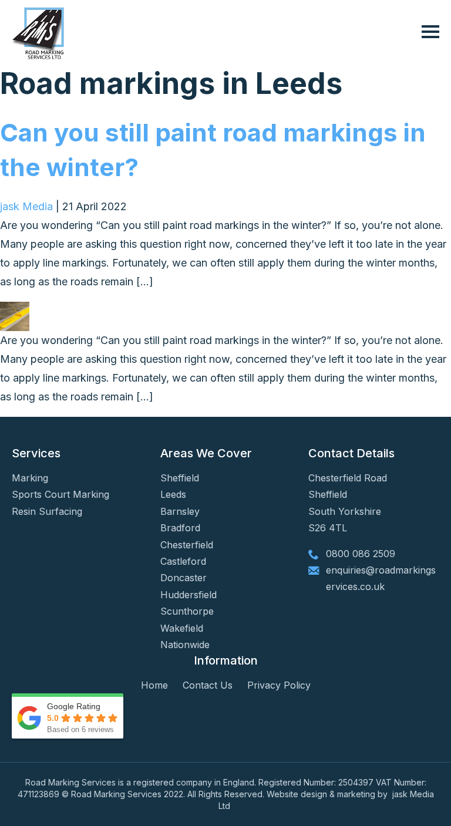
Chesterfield (186, 545)
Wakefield (181, 628)
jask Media (26, 206)
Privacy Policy (279, 685)
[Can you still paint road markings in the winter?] (14, 311)
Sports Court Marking (60, 494)
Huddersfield (188, 595)
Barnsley (180, 511)
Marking (30, 478)
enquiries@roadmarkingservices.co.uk (381, 578)
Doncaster (183, 578)
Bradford (180, 528)
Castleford (183, 561)
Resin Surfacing (47, 511)
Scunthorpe (187, 611)
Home (154, 685)
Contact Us (208, 685)
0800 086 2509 (360, 553)
